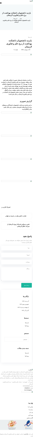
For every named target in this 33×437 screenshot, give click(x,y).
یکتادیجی (26, 434)
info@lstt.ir (27, 388)
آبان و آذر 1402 (25, 310)
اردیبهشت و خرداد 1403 (23, 307)
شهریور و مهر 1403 (24, 304)
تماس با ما (30, 407)
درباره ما (31, 409)
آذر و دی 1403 (25, 301)
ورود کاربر (30, 415)
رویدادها (27, 325)
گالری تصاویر (30, 418)
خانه (21, 18)
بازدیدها (15, 18)
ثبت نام (31, 412)
